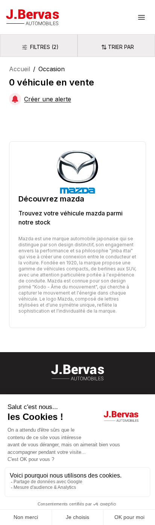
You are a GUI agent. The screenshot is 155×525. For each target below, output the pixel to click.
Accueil (19, 69)
